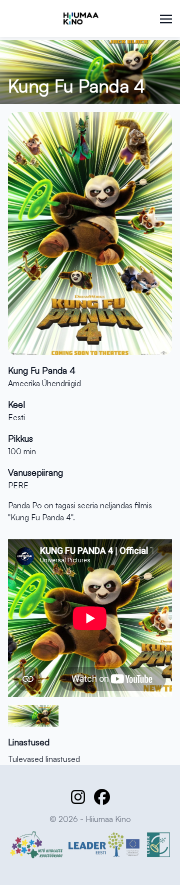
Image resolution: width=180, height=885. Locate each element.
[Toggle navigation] (166, 18)
